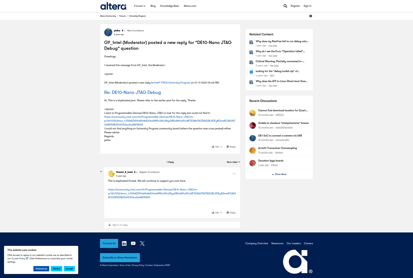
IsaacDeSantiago (284, 127)
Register (295, 6)
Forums (122, 16)
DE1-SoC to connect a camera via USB (280, 135)
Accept (69, 268)
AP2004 (280, 114)
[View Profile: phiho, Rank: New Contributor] (108, 32)
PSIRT (167, 265)
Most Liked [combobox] (233, 162)
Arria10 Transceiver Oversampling (277, 148)
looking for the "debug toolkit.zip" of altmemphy (277, 71)
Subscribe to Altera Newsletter (120, 257)
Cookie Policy (18, 258)
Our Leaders (294, 243)
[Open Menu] (310, 16)
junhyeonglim (282, 139)
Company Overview (256, 243)
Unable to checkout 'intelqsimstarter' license (283, 123)
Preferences (41, 268)
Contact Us (109, 243)
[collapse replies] (101, 172)
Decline (56, 268)
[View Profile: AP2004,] (252, 113)
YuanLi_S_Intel (124, 172)
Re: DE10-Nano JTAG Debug (132, 92)
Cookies (149, 265)
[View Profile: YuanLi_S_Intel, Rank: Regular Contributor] (111, 174)
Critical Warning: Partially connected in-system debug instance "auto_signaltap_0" (280, 61)
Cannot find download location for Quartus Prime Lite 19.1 (283, 110)
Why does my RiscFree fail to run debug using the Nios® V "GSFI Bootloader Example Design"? (282, 41)
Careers (308, 243)
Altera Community (108, 16)
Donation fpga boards (270, 160)
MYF (272, 75)
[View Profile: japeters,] (252, 150)
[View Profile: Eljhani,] (252, 163)
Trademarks (159, 265)
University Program (137, 16)
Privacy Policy (138, 265)
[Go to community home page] (114, 6)
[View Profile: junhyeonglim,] (252, 138)
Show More (280, 174)
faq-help (273, 45)
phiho (117, 30)
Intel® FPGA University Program (172, 82)
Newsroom (277, 243)
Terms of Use (125, 265)
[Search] (285, 6)
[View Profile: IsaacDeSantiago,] (252, 125)
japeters (279, 152)
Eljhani (274, 165)
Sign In (307, 6)
